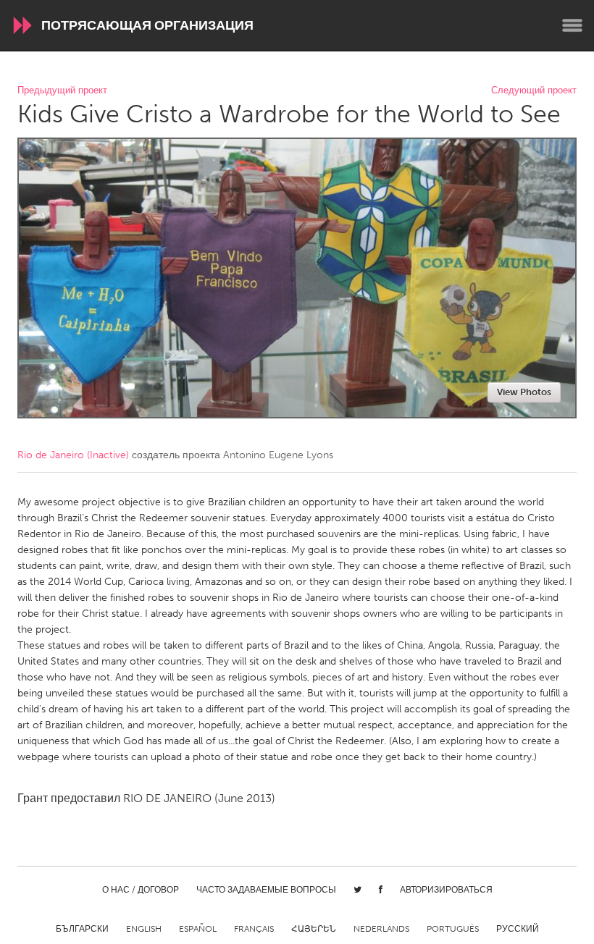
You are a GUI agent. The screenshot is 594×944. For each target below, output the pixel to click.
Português (453, 929)
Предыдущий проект (62, 91)
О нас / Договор (140, 890)
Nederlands (381, 929)
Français (254, 929)
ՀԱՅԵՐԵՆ (313, 929)
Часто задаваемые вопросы (266, 890)
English (144, 929)
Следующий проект (534, 91)
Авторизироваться (446, 890)
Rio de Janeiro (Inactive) (73, 455)
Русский (517, 929)
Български (82, 929)
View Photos (524, 392)
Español (198, 929)
